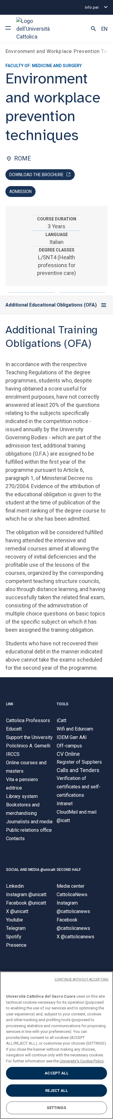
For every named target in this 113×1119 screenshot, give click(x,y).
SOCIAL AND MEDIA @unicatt (30, 870)
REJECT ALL (56, 1090)
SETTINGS (56, 1107)
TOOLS (62, 704)
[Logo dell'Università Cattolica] (38, 28)
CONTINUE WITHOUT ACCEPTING (81, 979)
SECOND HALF (69, 870)
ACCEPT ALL (56, 1073)
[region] (56, 1045)
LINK (9, 704)
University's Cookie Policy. (82, 1061)
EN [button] (104, 29)
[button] (93, 28)
